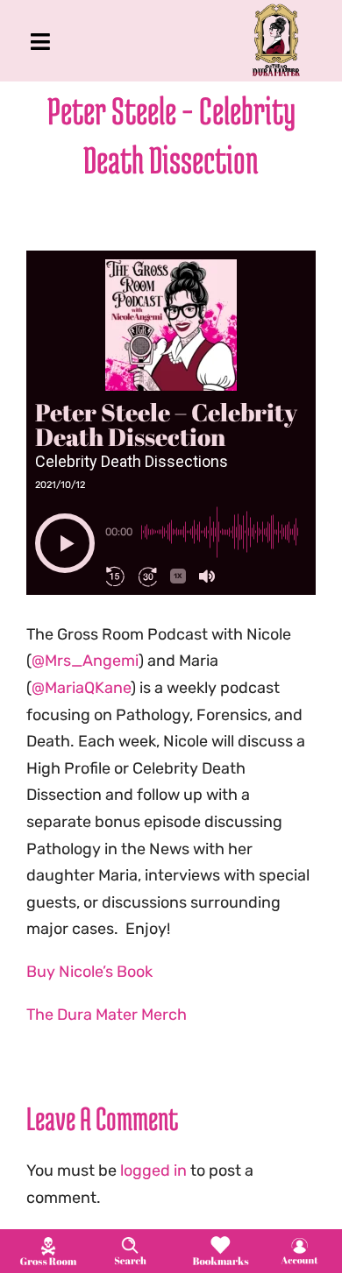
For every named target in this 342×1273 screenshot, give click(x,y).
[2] (130, 1241)
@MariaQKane (81, 687)
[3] (220, 1240)
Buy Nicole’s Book (89, 971)
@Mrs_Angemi (85, 660)
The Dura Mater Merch (106, 1014)
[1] (48, 1241)
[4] (299, 1242)
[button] (65, 543)
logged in (153, 1170)
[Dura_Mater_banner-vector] (276, 11)
